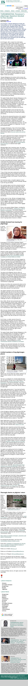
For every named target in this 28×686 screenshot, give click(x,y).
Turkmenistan (6, 609)
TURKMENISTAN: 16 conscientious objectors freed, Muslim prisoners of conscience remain (18, 660)
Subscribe (24, 11)
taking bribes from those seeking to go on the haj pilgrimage (12, 465)
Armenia (4, 600)
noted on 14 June (19, 424)
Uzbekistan (5, 598)
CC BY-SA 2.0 (16, 509)
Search (22, 675)
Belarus (4, 597)
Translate (26, 8)
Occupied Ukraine (7, 584)
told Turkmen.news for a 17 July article (10, 485)
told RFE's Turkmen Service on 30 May (15, 441)
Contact (18, 11)
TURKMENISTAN (7, 14)
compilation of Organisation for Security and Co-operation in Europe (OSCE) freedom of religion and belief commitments (13, 545)
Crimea (4, 610)
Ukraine (4, 583)
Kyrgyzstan (5, 586)
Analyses (7, 11)
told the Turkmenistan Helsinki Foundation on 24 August (12, 341)
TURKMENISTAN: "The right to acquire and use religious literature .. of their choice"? (18, 641)
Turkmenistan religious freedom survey (10, 541)
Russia (4, 587)
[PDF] (2, 575)
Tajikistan (4, 589)
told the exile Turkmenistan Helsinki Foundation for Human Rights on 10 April (12, 256)
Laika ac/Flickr (11, 509)
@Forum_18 (14, 548)
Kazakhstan (5, 604)
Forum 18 (8, 21)
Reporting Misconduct (12, 676)
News (1, 11)
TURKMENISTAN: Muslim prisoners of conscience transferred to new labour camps (16, 624)
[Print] (2, 576)
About (12, 11)
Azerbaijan (5, 606)
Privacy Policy (4, 676)
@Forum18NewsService (18, 551)
